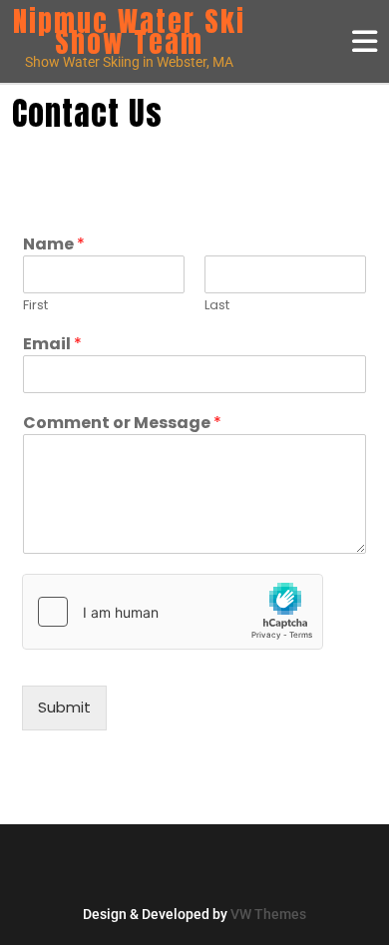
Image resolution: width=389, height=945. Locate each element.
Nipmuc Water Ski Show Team (129, 31)
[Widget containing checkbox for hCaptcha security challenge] (172, 612)
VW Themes (266, 914)
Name (54, 245)
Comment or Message (122, 423)
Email (52, 344)
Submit (64, 707)
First (35, 305)
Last (216, 305)
